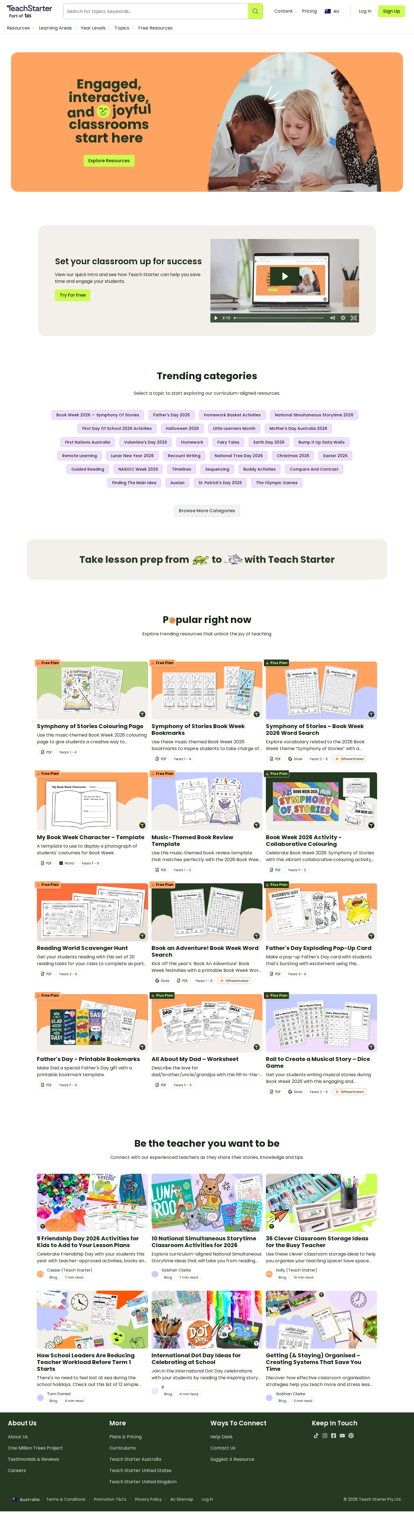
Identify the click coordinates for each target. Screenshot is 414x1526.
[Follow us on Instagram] (324, 1435)
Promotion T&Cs (110, 1499)
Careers (17, 1470)
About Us (18, 1437)
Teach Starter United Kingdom (143, 1481)
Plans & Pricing (125, 1437)
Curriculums (122, 1448)
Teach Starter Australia (135, 1459)
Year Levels (94, 28)
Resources (19, 28)
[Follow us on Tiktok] (316, 1435)
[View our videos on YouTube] (342, 1435)
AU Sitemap (181, 1499)
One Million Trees (35, 1448)
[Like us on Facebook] (333, 1435)
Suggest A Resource (232, 1459)
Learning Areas (56, 28)
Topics (122, 28)
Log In (207, 1499)
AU (336, 11)
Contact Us (222, 1448)
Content (284, 11)
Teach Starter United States (140, 1470)
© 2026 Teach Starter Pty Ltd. (372, 1499)
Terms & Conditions (65, 1499)
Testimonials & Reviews (33, 1459)
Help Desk (221, 1437)
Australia (28, 1499)
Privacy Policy (148, 1499)
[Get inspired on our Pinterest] (351, 1435)
